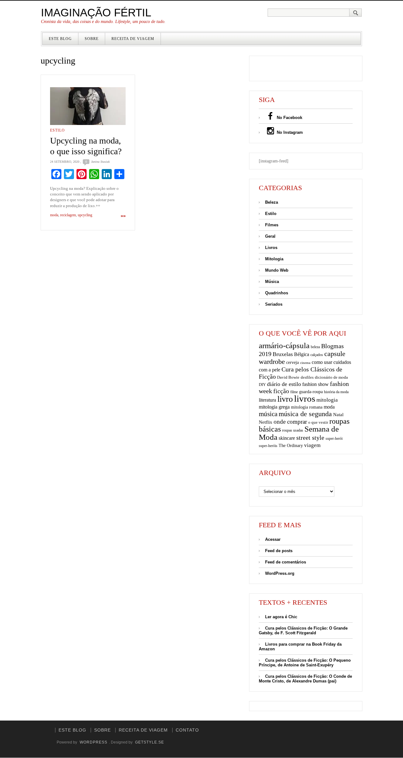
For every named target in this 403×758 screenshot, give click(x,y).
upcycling (85, 215)
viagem (312, 445)
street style (310, 437)
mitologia (327, 400)
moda (54, 215)
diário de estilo (284, 384)
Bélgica (301, 354)
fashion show (315, 384)
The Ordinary (291, 445)
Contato (187, 730)
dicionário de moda (331, 377)
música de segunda (305, 414)
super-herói (334, 439)
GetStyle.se (149, 742)
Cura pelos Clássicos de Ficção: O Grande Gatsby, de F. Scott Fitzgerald (303, 630)
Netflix (265, 422)
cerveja (292, 362)
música (268, 414)
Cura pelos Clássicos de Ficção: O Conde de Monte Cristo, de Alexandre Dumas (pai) (305, 678)
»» (123, 215)
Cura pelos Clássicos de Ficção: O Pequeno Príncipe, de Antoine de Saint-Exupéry (305, 662)
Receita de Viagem (132, 39)
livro (285, 399)
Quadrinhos (276, 293)
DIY (262, 384)
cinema (305, 363)
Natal (338, 414)
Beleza (271, 202)
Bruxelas (283, 354)
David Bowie (288, 377)
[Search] (355, 12)
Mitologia (274, 259)
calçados (316, 355)
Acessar (273, 539)
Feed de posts (278, 550)
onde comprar (290, 421)
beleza (315, 347)
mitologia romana (306, 407)
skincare (287, 438)
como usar (322, 362)
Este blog (60, 39)
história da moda (336, 392)
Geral (270, 236)
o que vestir (318, 422)
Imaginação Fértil (96, 12)
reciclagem (68, 215)
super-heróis (268, 446)
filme (294, 392)
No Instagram (289, 132)
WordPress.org (279, 573)
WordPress (93, 742)
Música (272, 281)
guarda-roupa (311, 391)
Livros (271, 247)
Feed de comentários (285, 562)
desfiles (307, 377)
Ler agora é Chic (281, 616)
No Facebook (288, 117)
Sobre (92, 39)
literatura (267, 400)
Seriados (273, 304)
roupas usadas (292, 430)
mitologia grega (274, 407)
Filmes (271, 225)
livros (304, 398)
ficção (281, 391)
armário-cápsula (284, 345)
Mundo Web (276, 270)
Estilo (57, 130)
